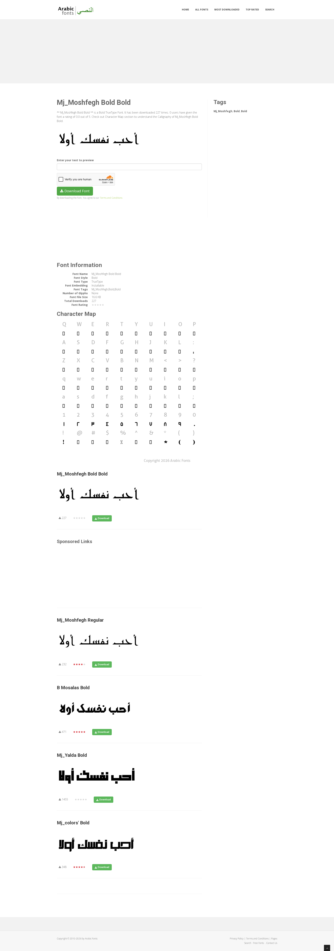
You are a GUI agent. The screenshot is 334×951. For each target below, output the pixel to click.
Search (269, 9)
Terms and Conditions (111, 197)
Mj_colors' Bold (73, 823)
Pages (274, 938)
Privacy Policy (237, 938)
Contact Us (271, 943)
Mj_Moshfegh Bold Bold (82, 474)
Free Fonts (258, 943)
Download (103, 518)
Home (185, 9)
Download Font (76, 191)
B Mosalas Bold (73, 687)
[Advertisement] (167, 51)
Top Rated (252, 9)
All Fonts (201, 9)
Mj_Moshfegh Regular (80, 620)
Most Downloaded (226, 9)
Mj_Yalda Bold (72, 755)
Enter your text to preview (75, 160)
